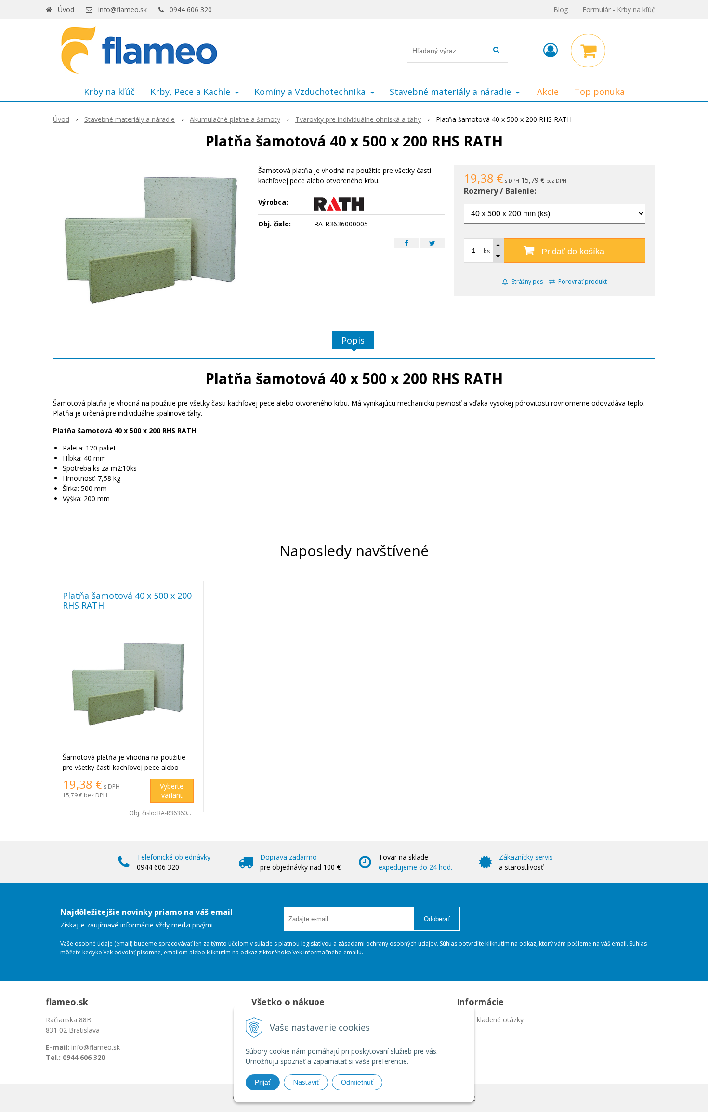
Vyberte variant (172, 790)
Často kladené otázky (490, 1019)
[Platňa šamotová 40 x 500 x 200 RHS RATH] (151, 237)
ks (487, 250)
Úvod (66, 9)
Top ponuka (599, 91)
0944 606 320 (191, 9)
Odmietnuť (357, 1082)
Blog (560, 9)
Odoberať (437, 919)
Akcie (548, 91)
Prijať (263, 1082)
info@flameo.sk (122, 9)
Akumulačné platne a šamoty (235, 119)
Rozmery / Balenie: (500, 190)
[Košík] (588, 50)
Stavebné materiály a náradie (129, 119)
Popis (353, 340)
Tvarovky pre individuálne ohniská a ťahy (358, 119)
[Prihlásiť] (550, 50)
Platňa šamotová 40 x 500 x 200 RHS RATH (127, 600)
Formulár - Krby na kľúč (618, 9)
